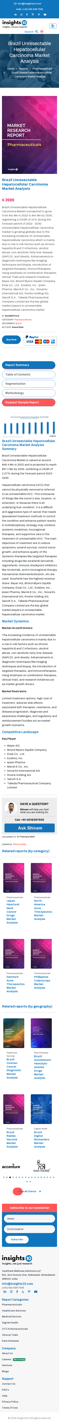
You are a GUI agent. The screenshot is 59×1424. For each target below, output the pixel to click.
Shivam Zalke (19, 844)
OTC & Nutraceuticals (15, 1329)
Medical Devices (11, 1316)
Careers (13, 1359)
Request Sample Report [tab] (22, 402)
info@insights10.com (29, 3)
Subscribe (17, 1239)
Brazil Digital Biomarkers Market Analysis (41, 1139)
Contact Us (8, 1383)
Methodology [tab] (14, 393)
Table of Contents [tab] (17, 374)
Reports (23, 68)
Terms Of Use (10, 1407)
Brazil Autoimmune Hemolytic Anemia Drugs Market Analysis (42, 1067)
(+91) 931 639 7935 (13, 1287)
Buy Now (11, 339)
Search (29, 31)
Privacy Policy (10, 1401)
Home (10, 68)
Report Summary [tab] (17, 365)
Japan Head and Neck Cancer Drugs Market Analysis (13, 911)
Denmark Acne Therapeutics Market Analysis (16, 984)
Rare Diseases (10, 1341)
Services (7, 1365)
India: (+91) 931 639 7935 (29, 9)
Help (4, 1395)
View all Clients (27, 1191)
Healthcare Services (14, 1310)
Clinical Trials (10, 1335)
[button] (4, 1177)
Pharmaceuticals (42, 68)
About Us (7, 1353)
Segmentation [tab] (15, 383)
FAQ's (5, 1389)
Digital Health (10, 1322)
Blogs (5, 1371)
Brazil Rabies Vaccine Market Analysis (12, 1139)
